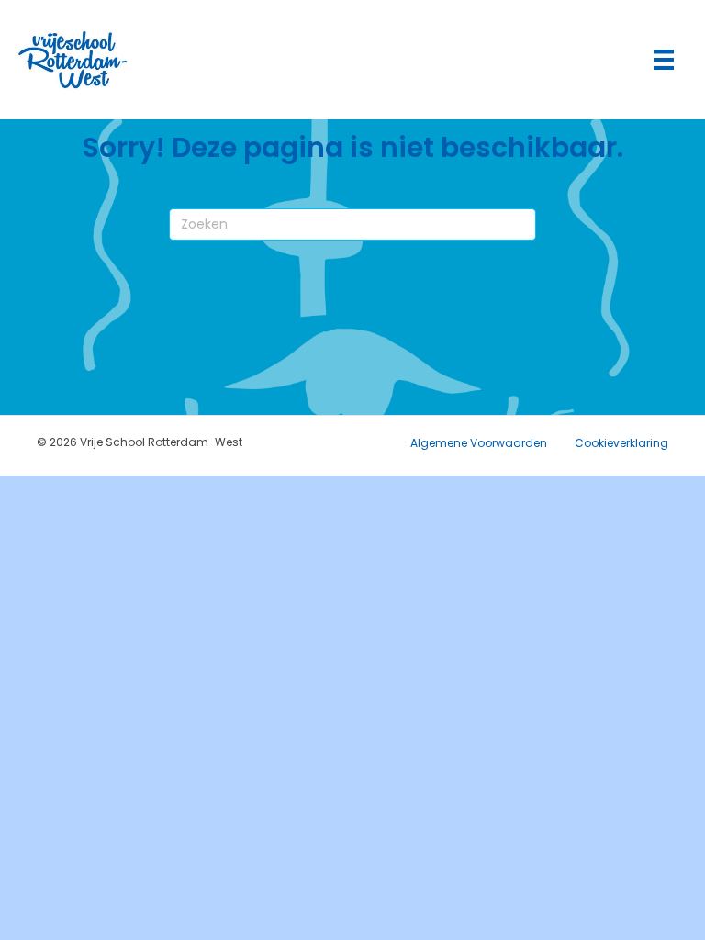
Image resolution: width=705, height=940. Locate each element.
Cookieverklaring (621, 443)
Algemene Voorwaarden (478, 443)
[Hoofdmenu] (664, 60)
